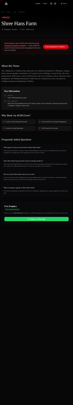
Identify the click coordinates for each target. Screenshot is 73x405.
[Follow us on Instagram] (51, 3)
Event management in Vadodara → (56, 46)
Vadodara (8, 12)
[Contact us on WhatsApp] (55, 3)
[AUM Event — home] (6, 3)
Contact (45, 3)
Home (2, 12)
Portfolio (37, 3)
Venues (14, 12)
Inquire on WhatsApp (37, 219)
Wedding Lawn (22, 12)
